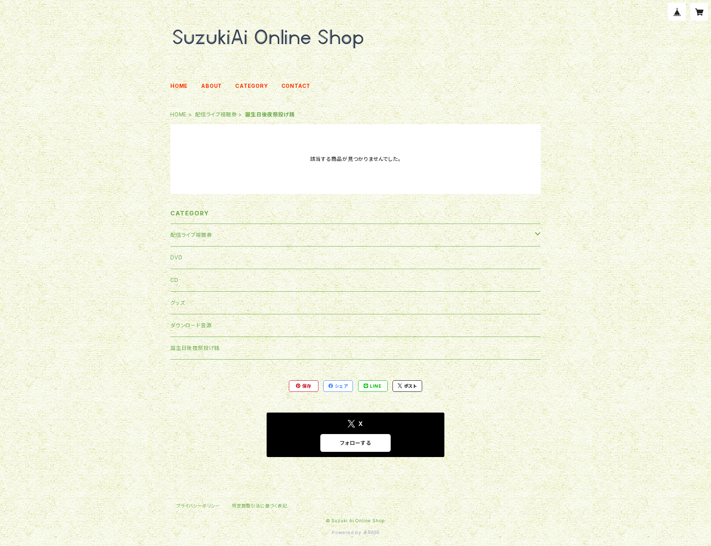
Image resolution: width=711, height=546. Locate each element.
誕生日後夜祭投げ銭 (195, 348)
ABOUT (211, 86)
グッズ (177, 303)
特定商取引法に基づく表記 (259, 506)
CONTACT (296, 86)
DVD (176, 257)
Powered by (347, 532)
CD (174, 280)
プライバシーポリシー (198, 506)
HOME (179, 86)
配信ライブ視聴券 (216, 114)
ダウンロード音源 (190, 325)
